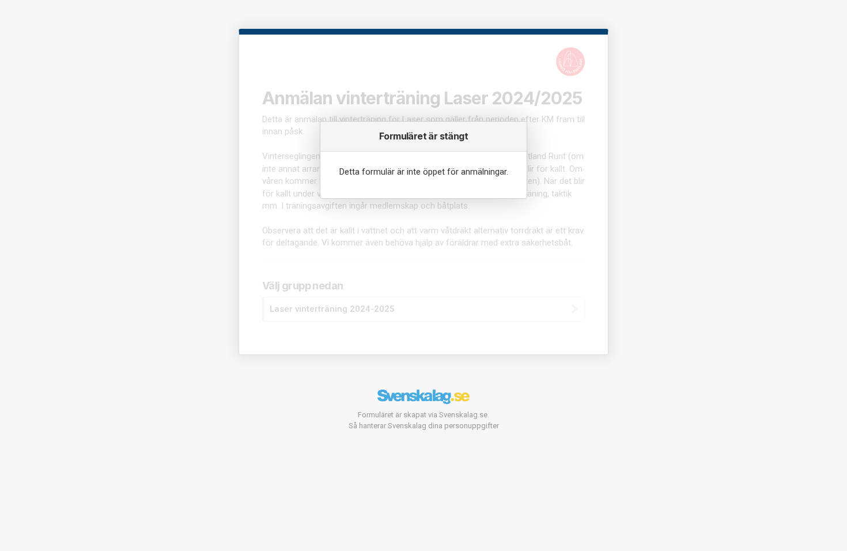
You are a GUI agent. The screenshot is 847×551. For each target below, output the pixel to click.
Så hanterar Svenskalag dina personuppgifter (424, 425)
